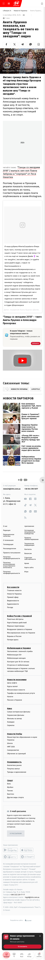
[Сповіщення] (42, 3)
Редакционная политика (8, 535)
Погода (10, 607)
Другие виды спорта (15, 797)
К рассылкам (16, 834)
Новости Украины (21, 11)
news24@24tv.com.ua (11, 489)
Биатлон (10, 794)
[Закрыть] (40, 936)
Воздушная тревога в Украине (19, 629)
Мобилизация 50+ (14, 655)
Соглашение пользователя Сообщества (29, 532)
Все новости (13, 587)
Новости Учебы (14, 734)
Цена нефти (12, 683)
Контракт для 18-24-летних (18, 661)
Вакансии (28, 553)
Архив (26, 563)
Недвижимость (14, 762)
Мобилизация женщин (16, 658)
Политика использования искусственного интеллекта (9, 565)
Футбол (10, 787)
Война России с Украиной (19, 616)
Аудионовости (13, 604)
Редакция (6, 530)
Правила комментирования (31, 538)
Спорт (10, 780)
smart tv (10, 857)
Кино (9, 708)
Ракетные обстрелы (15, 619)
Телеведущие (8, 544)
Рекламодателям (9, 548)
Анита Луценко (26, 310)
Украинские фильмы (15, 715)
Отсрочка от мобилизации (18, 665)
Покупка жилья (13, 769)
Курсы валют (12, 686)
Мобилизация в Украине (19, 648)
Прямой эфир (12, 597)
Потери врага (12, 640)
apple (27, 850)
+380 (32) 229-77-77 (17, 895)
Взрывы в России (14, 636)
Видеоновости (13, 601)
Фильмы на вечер (14, 718)
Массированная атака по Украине (21, 633)
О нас (5, 526)
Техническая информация (29, 544)
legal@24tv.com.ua (32, 897)
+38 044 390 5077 (31, 489)
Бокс (9, 784)
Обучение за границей (16, 754)
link (25, 499)
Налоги (10, 697)
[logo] (16, 3)
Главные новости (14, 590)
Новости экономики (16, 679)
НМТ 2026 (11, 747)
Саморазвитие (13, 750)
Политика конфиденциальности (11, 557)
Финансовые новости (16, 690)
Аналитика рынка (14, 765)
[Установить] (22, 941)
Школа (10, 743)
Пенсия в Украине (14, 700)
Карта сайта (29, 567)
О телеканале (8, 540)
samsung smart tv (27, 857)
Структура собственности (30, 558)
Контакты (28, 549)
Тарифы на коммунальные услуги (21, 693)
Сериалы (10, 725)
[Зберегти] (38, 44)
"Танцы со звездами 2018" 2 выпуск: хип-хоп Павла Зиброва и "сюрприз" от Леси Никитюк (21, 172)
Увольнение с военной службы (20, 651)
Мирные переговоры (15, 626)
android (10, 850)
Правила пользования (11, 553)
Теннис (10, 791)
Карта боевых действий (17, 623)
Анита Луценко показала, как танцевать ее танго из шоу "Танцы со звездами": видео (36, 11)
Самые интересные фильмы (18, 712)
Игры (26, 572)
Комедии (10, 722)
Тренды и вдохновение (16, 772)
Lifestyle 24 (7, 11)
